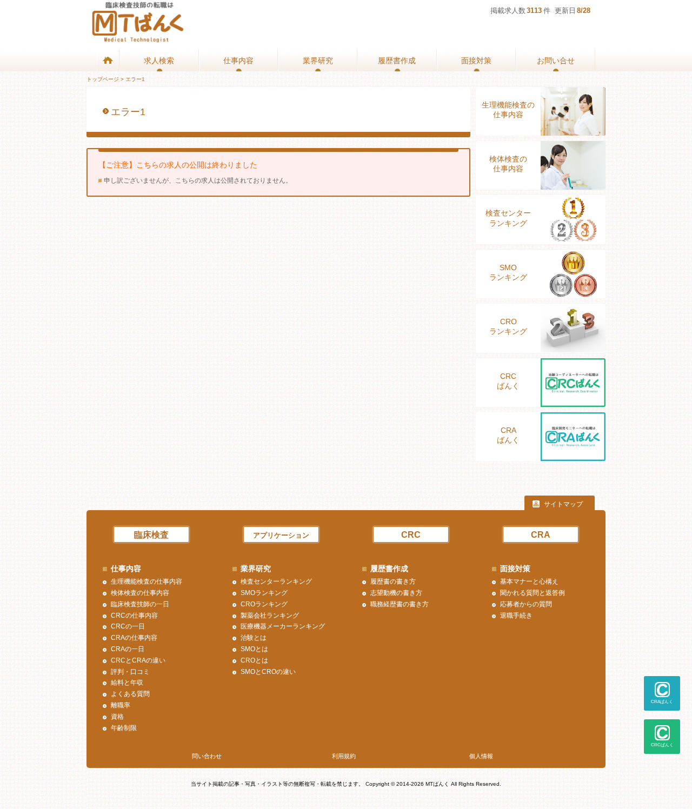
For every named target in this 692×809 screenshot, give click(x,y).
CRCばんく (508, 381)
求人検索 (159, 60)
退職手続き (516, 615)
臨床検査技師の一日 (140, 604)
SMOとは (254, 649)
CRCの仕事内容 (134, 615)
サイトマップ (563, 504)
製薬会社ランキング (270, 615)
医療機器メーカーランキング (283, 626)
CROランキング (508, 326)
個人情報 (481, 756)
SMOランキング (508, 272)
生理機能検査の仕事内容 (508, 110)
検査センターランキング (508, 218)
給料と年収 (127, 682)
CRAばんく (508, 435)
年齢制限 (124, 728)
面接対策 (476, 60)
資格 (117, 716)
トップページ (102, 79)
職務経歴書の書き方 (399, 604)
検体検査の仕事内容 (508, 164)
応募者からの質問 (526, 604)
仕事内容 (238, 60)
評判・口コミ (130, 672)
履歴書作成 (397, 60)
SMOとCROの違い (268, 672)
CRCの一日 (128, 626)
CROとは (254, 660)
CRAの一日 (127, 649)
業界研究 (318, 60)
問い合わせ (207, 756)
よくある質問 (130, 694)
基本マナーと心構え (529, 581)
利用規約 (344, 756)
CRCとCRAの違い (138, 660)
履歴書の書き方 (393, 581)
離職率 (120, 705)
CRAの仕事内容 (134, 637)
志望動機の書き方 (396, 593)
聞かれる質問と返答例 (532, 593)
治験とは (254, 637)
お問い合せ (556, 60)
